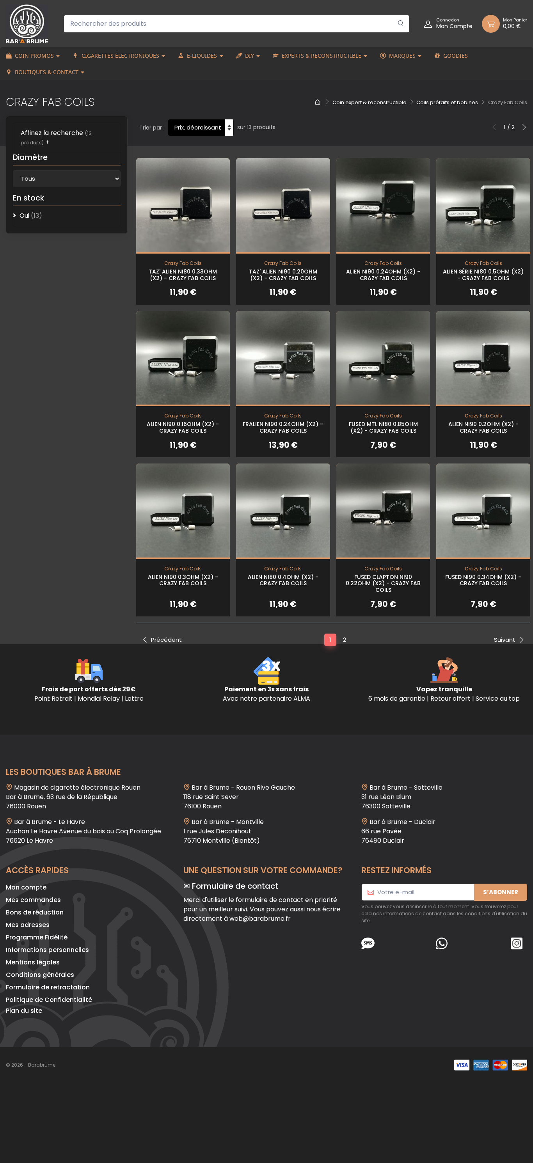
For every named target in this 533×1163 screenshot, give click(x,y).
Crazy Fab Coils (183, 263)
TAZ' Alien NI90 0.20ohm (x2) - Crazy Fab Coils (283, 275)
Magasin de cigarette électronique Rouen (77, 787)
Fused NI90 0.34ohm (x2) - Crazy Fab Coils (483, 580)
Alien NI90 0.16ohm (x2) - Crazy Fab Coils (183, 427)
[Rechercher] (401, 24)
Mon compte (26, 887)
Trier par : (152, 127)
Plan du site (24, 1010)
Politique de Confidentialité (49, 999)
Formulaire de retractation (48, 987)
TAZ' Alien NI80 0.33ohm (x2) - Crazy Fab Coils (183, 275)
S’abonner (500, 892)
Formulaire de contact (235, 886)
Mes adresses (28, 924)
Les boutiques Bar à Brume (63, 772)
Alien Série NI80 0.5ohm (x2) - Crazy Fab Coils (483, 275)
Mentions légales (33, 962)
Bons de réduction (35, 912)
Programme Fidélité (37, 937)
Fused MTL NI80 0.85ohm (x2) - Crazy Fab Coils (383, 427)
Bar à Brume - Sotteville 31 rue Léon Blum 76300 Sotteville (401, 797)
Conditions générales (40, 974)
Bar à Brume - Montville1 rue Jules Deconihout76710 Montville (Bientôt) (223, 831)
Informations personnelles (47, 949)
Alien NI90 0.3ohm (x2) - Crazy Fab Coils (183, 580)
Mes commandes (33, 899)
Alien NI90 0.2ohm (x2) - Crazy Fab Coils (483, 427)
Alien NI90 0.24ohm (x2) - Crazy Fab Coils (383, 275)
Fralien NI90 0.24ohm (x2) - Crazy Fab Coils (283, 427)
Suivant (504, 640)
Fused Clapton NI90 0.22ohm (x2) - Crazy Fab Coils (383, 583)
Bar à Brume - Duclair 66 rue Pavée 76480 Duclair (398, 831)
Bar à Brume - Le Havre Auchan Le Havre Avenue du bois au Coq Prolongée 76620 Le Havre (83, 831)
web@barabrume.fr (260, 918)
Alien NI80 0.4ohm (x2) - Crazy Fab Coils (283, 580)
